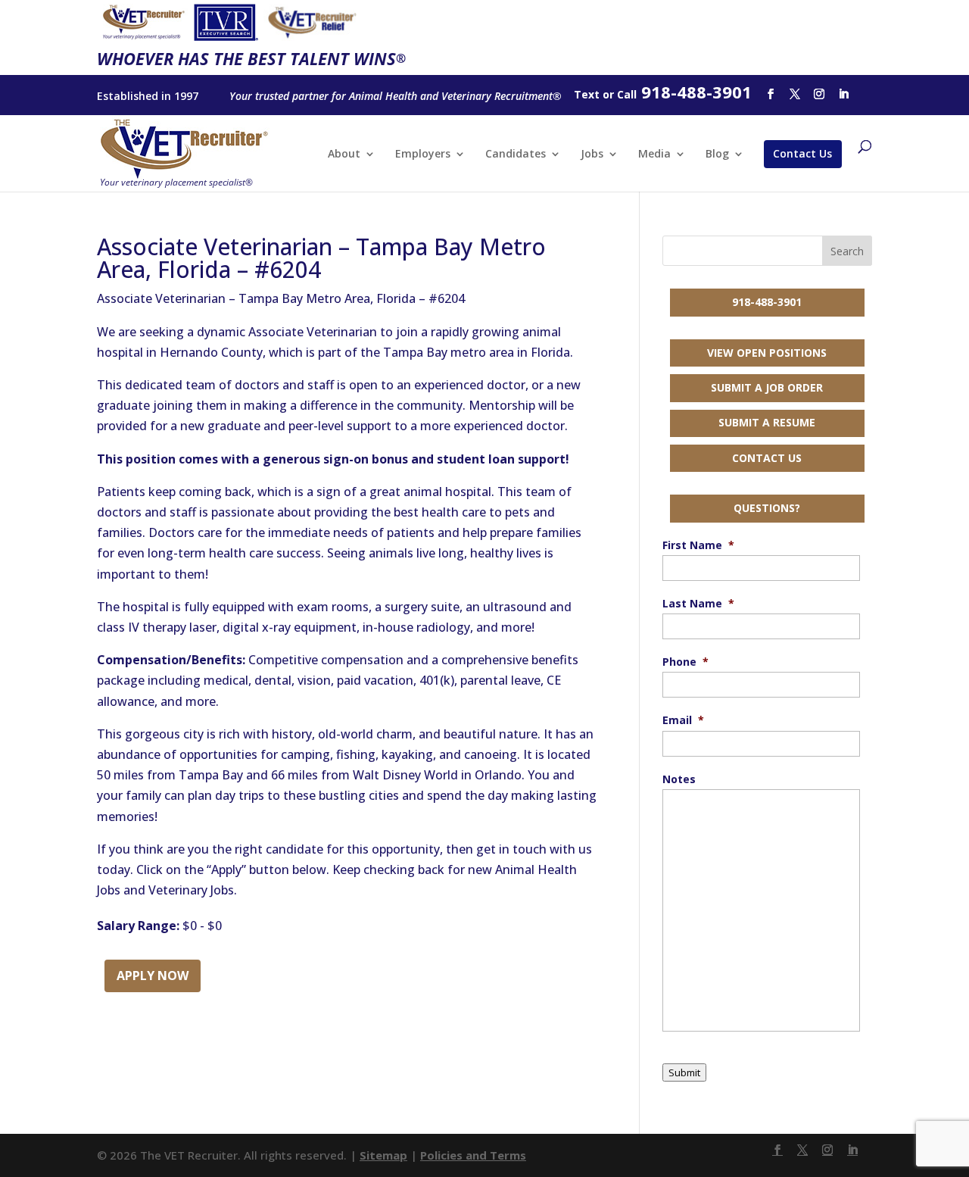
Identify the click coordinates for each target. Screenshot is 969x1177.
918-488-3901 (767, 302)
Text (587, 94)
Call (627, 94)
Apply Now (153, 975)
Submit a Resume (766, 422)
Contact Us (802, 153)
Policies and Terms (473, 1155)
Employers (422, 154)
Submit (684, 1072)
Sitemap (383, 1155)
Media (654, 154)
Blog (717, 154)
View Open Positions (767, 352)
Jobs (592, 154)
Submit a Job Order (767, 387)
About (344, 154)
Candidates (515, 154)
